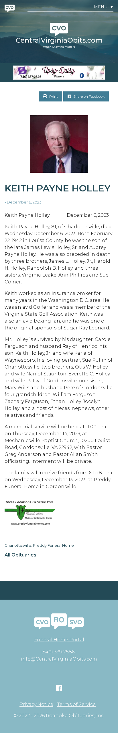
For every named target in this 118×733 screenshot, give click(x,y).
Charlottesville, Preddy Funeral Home (39, 545)
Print (53, 96)
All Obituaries (20, 555)
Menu (103, 7)
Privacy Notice (36, 704)
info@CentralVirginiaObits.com (59, 659)
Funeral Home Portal (59, 639)
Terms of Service (76, 704)
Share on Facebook (88, 96)
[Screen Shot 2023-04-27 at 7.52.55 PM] (59, 73)
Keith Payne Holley (58, 188)
